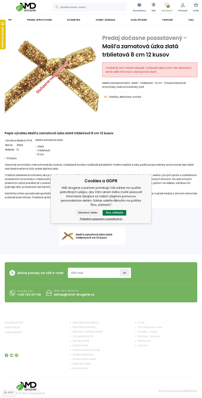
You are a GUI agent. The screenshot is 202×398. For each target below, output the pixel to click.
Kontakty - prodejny (149, 336)
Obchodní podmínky (84, 327)
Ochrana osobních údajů (86, 350)
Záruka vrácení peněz (84, 359)
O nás (141, 322)
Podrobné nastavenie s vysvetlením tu (101, 219)
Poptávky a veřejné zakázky (88, 331)
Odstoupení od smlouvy (86, 322)
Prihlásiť (124, 272)
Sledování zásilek (82, 363)
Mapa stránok (37, 393)
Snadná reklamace (83, 354)
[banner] (26, 7)
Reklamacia (144, 340)
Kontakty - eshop (147, 331)
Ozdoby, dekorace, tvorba (125, 97)
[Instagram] (16, 355)
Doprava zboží (80, 345)
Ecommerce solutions (171, 390)
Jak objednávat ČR (83, 336)
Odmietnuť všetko (88, 212)
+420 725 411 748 (29, 295)
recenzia (142, 345)
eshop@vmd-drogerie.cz (74, 294)
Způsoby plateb (81, 340)
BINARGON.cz (190, 390)
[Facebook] (6, 355)
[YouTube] (11, 355)
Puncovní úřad (81, 368)
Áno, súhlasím (114, 212)
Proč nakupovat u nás (150, 327)
